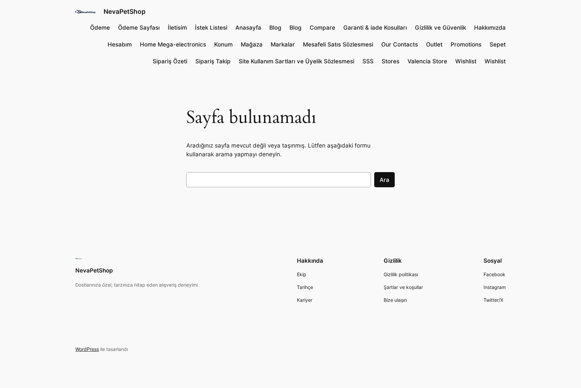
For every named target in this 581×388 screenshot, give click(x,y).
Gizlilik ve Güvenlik (440, 27)
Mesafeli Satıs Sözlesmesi (338, 44)
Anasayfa (248, 27)
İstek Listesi (211, 27)
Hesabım (120, 44)
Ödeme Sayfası (139, 27)
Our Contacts (399, 44)
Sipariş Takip (213, 61)
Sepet (498, 44)
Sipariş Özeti (170, 61)
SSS (368, 61)
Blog (275, 27)
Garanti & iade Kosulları (375, 27)
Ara (384, 179)
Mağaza (252, 44)
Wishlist (465, 61)
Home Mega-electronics (173, 44)
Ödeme (100, 27)
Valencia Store (427, 61)
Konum (223, 44)
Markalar (283, 44)
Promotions (466, 44)
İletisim (177, 27)
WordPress (87, 349)
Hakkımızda (490, 27)
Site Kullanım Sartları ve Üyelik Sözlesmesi (296, 61)
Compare (322, 27)
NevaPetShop (125, 11)
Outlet (434, 44)
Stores (390, 61)
